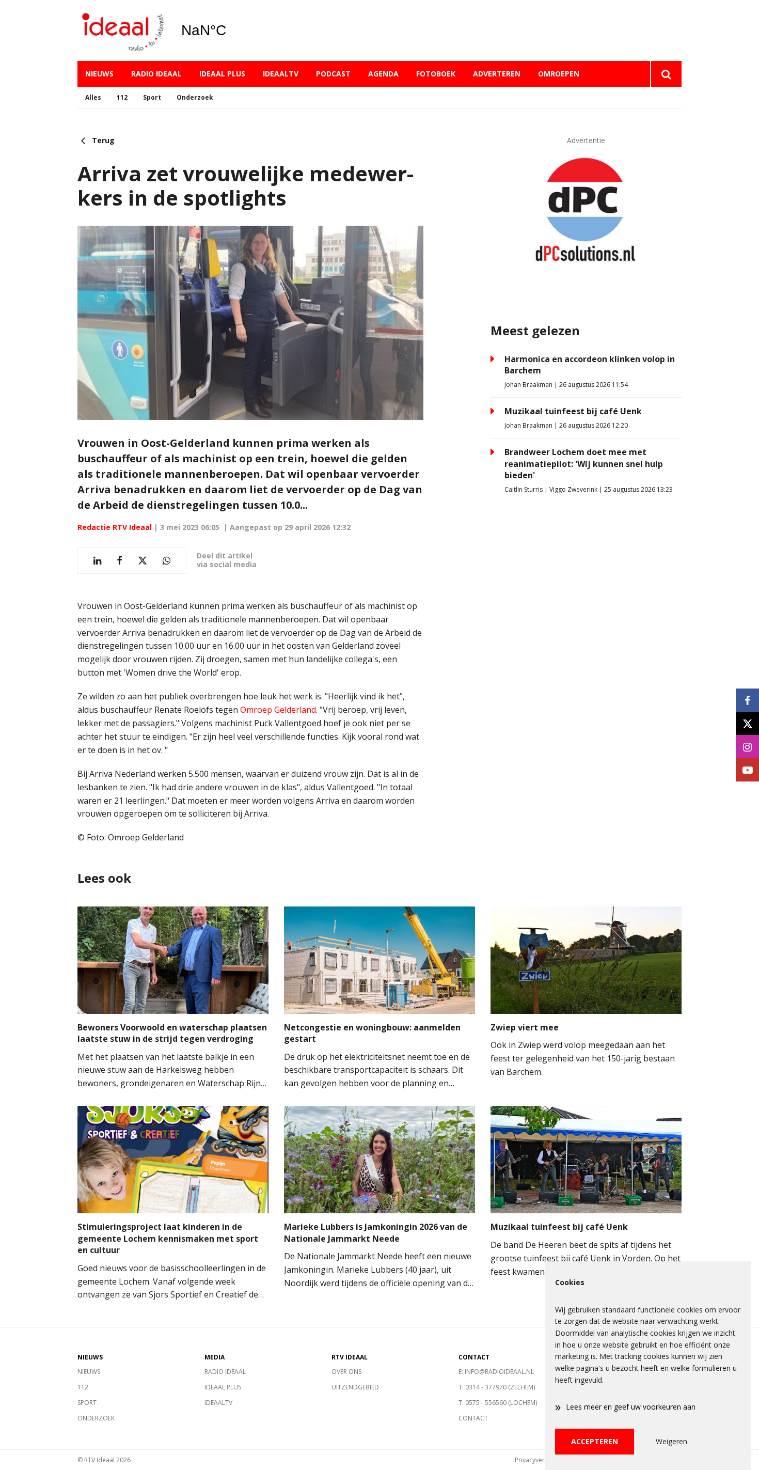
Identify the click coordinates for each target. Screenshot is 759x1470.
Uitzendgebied (355, 1387)
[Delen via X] (142, 560)
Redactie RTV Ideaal (114, 527)
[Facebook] (747, 700)
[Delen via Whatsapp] (166, 560)
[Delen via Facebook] (119, 560)
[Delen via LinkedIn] (97, 560)
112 (122, 97)
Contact (473, 1418)
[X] (747, 723)
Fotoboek (435, 74)
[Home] (121, 31)
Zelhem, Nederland (230, 30)
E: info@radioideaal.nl (496, 1371)
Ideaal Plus (222, 74)
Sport (152, 97)
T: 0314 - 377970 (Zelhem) (496, 1387)
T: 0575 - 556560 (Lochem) (497, 1402)
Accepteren (594, 1441)
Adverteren (496, 74)
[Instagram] (747, 746)
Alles (93, 97)
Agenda (383, 74)
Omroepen (558, 74)
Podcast (333, 74)
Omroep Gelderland (278, 709)
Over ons (346, 1371)
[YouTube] (747, 769)
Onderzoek (195, 97)
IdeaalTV (280, 74)
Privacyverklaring (539, 1460)
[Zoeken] (666, 74)
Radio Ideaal (156, 74)
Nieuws (99, 74)
